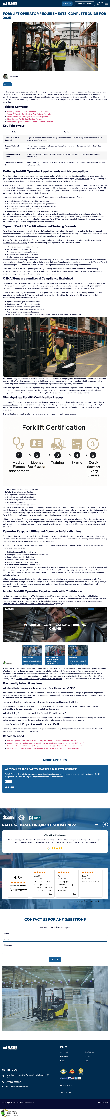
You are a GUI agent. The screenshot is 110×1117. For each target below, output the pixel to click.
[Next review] (105, 880)
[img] (18, 882)
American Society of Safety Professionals (22, 286)
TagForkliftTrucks (82, 178)
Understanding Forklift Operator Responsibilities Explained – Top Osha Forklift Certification (44, 746)
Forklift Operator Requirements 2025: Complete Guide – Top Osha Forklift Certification (43, 740)
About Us (64, 1052)
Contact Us (89, 1052)
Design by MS (102, 1102)
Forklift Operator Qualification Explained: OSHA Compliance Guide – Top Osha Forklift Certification (48, 743)
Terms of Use (65, 1092)
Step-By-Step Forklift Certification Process (24, 119)
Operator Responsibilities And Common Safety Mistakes (30, 121)
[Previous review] (4, 880)
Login (87, 1061)
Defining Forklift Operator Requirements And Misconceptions (32, 111)
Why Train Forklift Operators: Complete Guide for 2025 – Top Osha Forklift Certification (43, 748)
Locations (64, 1056)
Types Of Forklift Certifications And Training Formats (29, 114)
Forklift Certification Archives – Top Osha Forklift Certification (28, 603)
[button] (96, 824)
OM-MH (103, 188)
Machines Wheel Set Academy (15, 242)
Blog (62, 1061)
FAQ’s (87, 1056)
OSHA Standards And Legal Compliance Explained (27, 116)
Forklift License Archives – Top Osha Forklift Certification (39, 679)
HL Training (45, 231)
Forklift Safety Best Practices (27, 572)
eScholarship (70, 414)
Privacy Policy (66, 1085)
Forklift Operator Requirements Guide (65, 219)
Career (7, 84)
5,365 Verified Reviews (18, 885)
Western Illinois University (37, 295)
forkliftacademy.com (67, 671)
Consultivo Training (10, 405)
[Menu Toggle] (106, 4)
